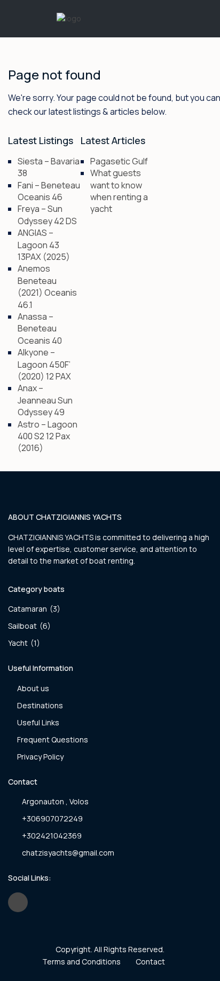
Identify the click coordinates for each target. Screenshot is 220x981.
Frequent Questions (52, 739)
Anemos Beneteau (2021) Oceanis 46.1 (47, 286)
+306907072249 (52, 818)
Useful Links (38, 722)
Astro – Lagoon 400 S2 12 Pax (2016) (47, 436)
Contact (150, 961)
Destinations (40, 705)
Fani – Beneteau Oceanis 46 (49, 191)
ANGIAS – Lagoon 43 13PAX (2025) (44, 245)
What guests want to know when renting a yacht (119, 191)
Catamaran (27, 609)
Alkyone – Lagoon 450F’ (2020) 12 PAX (44, 364)
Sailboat (22, 626)
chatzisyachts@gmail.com (68, 853)
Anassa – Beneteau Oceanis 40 (40, 328)
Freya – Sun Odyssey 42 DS (47, 214)
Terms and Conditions (81, 961)
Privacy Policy (40, 756)
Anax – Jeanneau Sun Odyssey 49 (45, 400)
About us (33, 688)
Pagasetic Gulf (119, 161)
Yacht (18, 643)
